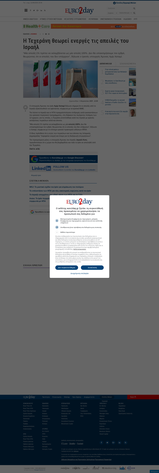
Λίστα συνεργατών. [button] (79, 249)
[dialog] (79, 236)
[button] (79, 232)
